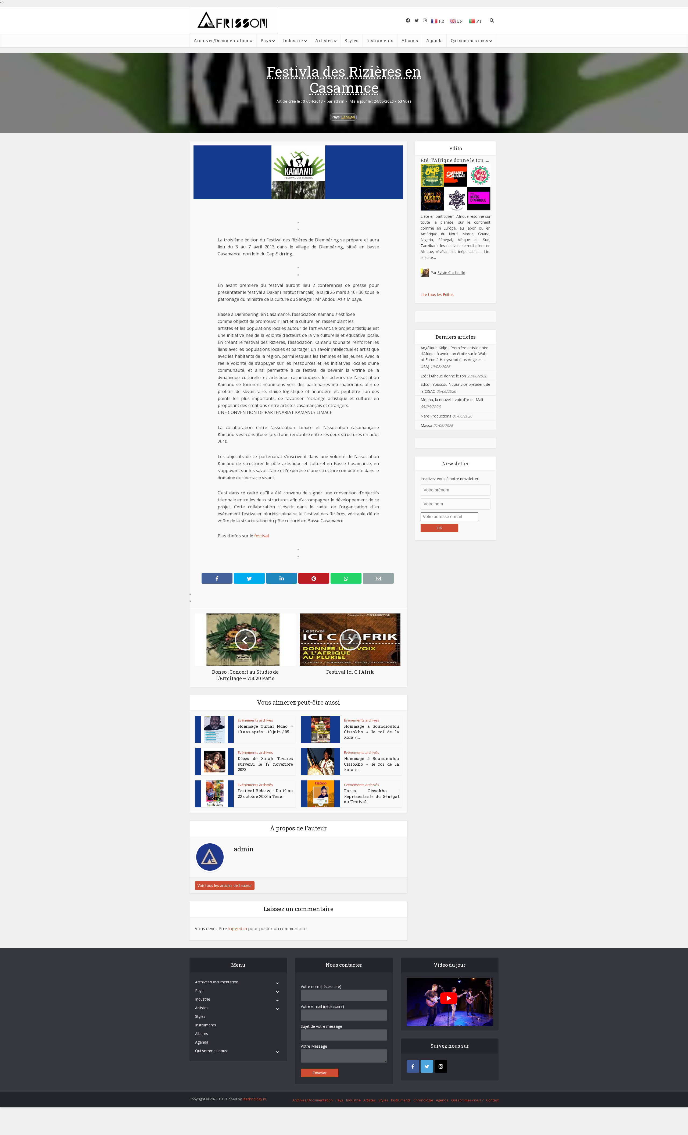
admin (339, 101)
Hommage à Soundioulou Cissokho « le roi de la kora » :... (371, 731)
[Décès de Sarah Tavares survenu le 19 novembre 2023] (214, 761)
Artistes (323, 40)
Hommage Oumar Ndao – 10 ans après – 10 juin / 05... (265, 728)
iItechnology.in (254, 1099)
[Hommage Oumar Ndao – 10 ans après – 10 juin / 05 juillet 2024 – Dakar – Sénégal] (214, 729)
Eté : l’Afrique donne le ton (455, 160)
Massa (426, 425)
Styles (351, 40)
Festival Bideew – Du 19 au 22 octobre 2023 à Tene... (265, 793)
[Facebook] (413, 1066)
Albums (409, 40)
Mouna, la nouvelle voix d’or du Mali (452, 399)
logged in (237, 928)
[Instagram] (441, 1066)
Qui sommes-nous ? (467, 1100)
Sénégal (348, 117)
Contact (492, 1100)
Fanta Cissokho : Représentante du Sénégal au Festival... (371, 796)
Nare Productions (436, 416)
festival (261, 536)
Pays (265, 40)
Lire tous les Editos (437, 294)
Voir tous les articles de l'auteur (225, 885)
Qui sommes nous (469, 40)
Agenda (434, 40)
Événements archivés (255, 720)
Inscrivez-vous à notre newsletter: (450, 478)
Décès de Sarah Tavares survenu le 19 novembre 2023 (265, 764)
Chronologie (423, 1100)
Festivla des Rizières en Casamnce (344, 79)
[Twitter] (427, 1066)
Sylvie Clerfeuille (451, 272)
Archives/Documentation (221, 40)
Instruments (379, 40)
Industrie (293, 40)
